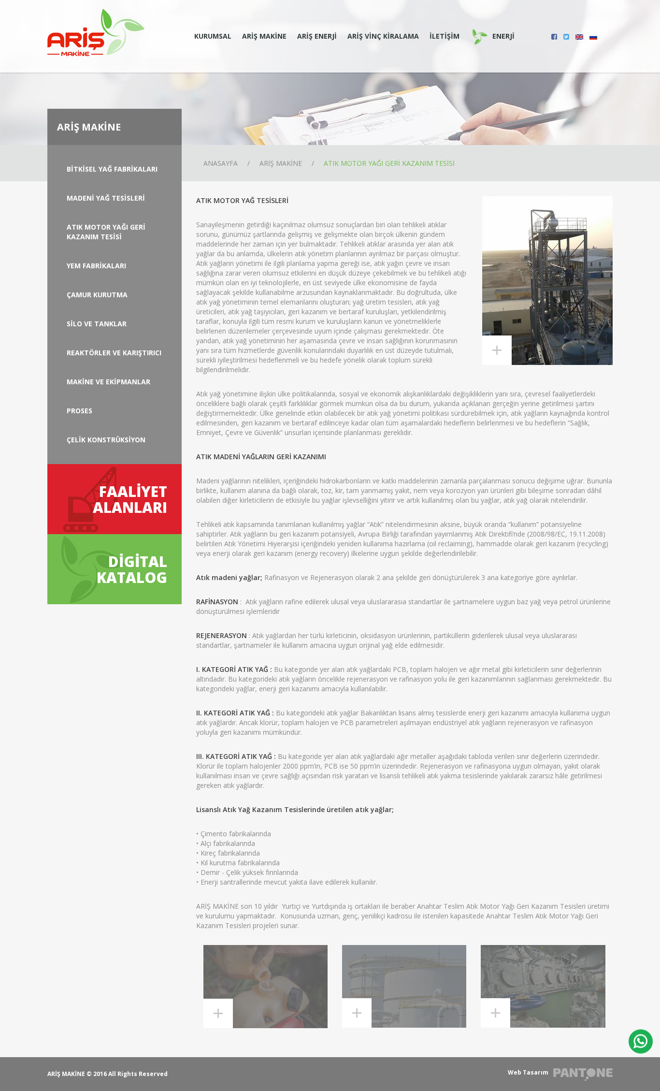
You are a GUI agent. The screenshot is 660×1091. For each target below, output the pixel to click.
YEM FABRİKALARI (96, 265)
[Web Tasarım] (583, 1074)
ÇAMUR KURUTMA (97, 294)
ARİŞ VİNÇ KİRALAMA (383, 36)
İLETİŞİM (444, 36)
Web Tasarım (528, 1072)
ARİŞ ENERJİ (317, 36)
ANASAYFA (220, 163)
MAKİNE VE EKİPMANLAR (108, 381)
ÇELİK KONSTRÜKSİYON (106, 439)
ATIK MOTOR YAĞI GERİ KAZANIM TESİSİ (389, 163)
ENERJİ (503, 36)
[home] (95, 31)
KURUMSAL (212, 36)
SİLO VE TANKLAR (97, 323)
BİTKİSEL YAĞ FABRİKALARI (112, 169)
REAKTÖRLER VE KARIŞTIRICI (114, 352)
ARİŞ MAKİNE (264, 36)
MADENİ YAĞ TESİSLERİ (106, 198)
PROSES (79, 410)
